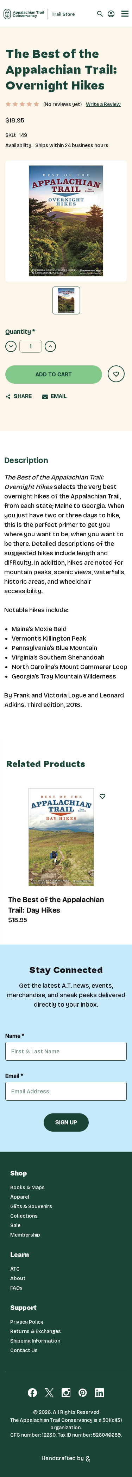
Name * (14, 1036)
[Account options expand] (111, 13)
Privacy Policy (26, 1322)
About (18, 1278)
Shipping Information (35, 1341)
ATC (15, 1269)
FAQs (16, 1288)
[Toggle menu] (124, 13)
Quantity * (20, 332)
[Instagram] (66, 1392)
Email (58, 396)
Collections (24, 1216)
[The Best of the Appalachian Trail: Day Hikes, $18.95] (61, 837)
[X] (49, 1392)
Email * (14, 1076)
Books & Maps (27, 1188)
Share (22, 396)
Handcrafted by (63, 1458)
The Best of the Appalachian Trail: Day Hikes (56, 904)
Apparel (19, 1197)
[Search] (100, 13)
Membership (25, 1235)
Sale (15, 1225)
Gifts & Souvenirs (31, 1207)
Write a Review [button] (103, 104)
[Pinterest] (82, 1392)
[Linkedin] (99, 1392)
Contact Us (24, 1350)
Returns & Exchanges (35, 1331)
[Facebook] (32, 1392)
